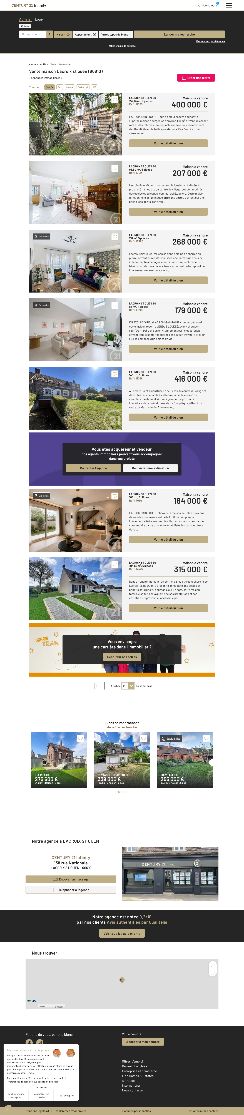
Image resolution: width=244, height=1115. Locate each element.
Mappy (60, 1006)
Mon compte (209, 5)
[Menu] (229, 4)
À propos (128, 1081)
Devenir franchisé (134, 1066)
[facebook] (29, 1042)
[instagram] (39, 1042)
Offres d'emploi (132, 1061)
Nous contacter (133, 1090)
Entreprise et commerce (139, 1071)
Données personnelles (136, 1111)
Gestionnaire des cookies (202, 1111)
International (131, 1085)
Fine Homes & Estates (138, 1076)
